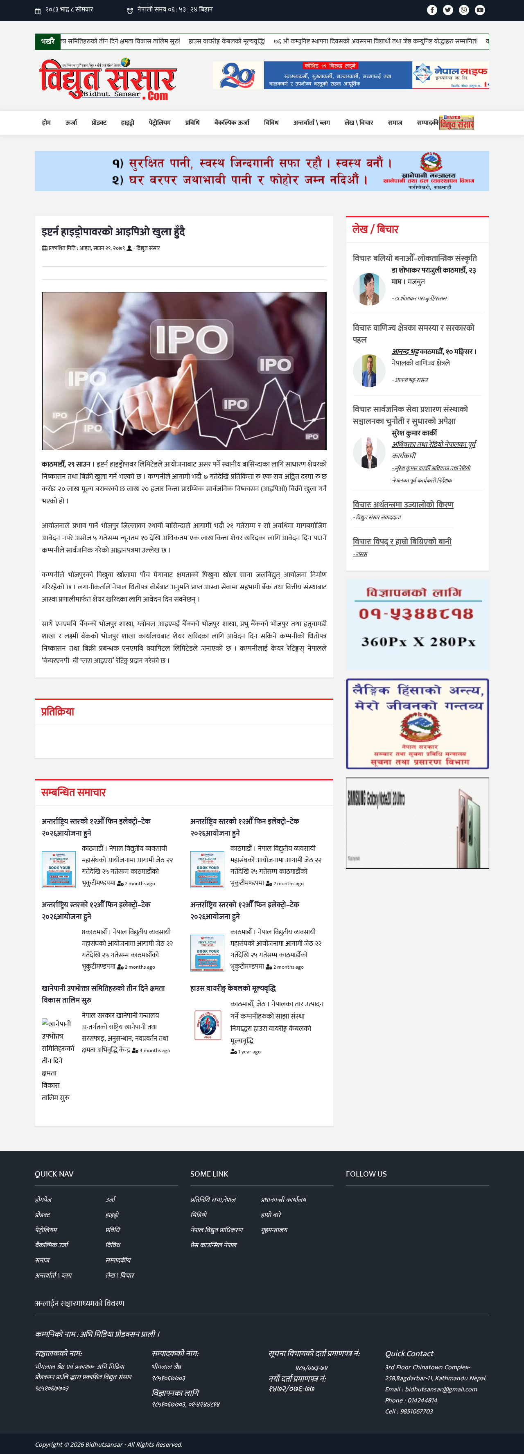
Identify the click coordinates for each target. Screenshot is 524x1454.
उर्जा (110, 1200)
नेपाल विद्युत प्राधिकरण (216, 1230)
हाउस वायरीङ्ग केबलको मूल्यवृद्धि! (196, 41)
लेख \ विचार (359, 122)
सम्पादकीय (429, 122)
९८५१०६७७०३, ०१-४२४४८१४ (185, 1404)
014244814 (422, 1400)
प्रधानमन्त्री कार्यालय (283, 1200)
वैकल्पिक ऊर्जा (232, 122)
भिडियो (198, 1215)
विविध (271, 122)
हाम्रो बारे (271, 1215)
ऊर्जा (71, 122)
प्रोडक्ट (99, 122)
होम (46, 122)
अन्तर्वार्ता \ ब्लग (312, 122)
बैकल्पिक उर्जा (51, 1245)
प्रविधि (192, 122)
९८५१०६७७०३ (51, 1388)
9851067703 (416, 1411)
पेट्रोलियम (160, 122)
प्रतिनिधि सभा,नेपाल (212, 1200)
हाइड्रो (127, 122)
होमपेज (43, 1200)
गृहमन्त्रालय (274, 1230)
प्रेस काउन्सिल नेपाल (213, 1245)
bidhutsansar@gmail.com (441, 1389)
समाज (395, 122)
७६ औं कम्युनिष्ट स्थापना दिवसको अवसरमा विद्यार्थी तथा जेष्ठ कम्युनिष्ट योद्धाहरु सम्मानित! (345, 41)
